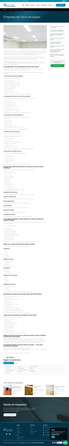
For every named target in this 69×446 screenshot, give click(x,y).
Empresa (28, 5)
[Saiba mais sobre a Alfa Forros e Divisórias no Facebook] (65, 1)
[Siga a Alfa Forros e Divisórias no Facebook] (6, 434)
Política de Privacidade (55, 434)
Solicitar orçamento (10, 414)
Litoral (16, 363)
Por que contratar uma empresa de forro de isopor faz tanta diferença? (57, 31)
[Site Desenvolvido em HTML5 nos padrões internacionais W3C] (55, 443)
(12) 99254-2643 (61, 5)
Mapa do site (19, 438)
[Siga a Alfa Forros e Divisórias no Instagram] (10, 434)
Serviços (33, 5)
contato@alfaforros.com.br (49, 432)
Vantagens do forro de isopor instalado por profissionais (55, 43)
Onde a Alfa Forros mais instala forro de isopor (57, 39)
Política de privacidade (20, 437)
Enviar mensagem (56, 65)
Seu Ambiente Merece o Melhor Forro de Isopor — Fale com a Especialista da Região (57, 55)
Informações (44, 5)
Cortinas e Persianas (33, 431)
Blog (17, 434)
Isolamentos (32, 432)
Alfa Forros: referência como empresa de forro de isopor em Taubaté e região (57, 34)
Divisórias (31, 428)
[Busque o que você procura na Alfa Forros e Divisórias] (54, 5)
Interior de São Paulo (8, 363)
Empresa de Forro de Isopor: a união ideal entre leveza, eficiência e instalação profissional (57, 50)
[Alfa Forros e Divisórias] (9, 6)
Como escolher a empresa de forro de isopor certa (57, 46)
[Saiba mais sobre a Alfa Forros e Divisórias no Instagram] (63, 1)
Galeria (38, 5)
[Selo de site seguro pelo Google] (59, 443)
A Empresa (18, 428)
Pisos (31, 429)
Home (23, 5)
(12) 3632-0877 (47, 428)
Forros (31, 427)
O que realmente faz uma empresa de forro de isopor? (57, 27)
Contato (50, 5)
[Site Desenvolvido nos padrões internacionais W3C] (53, 443)
